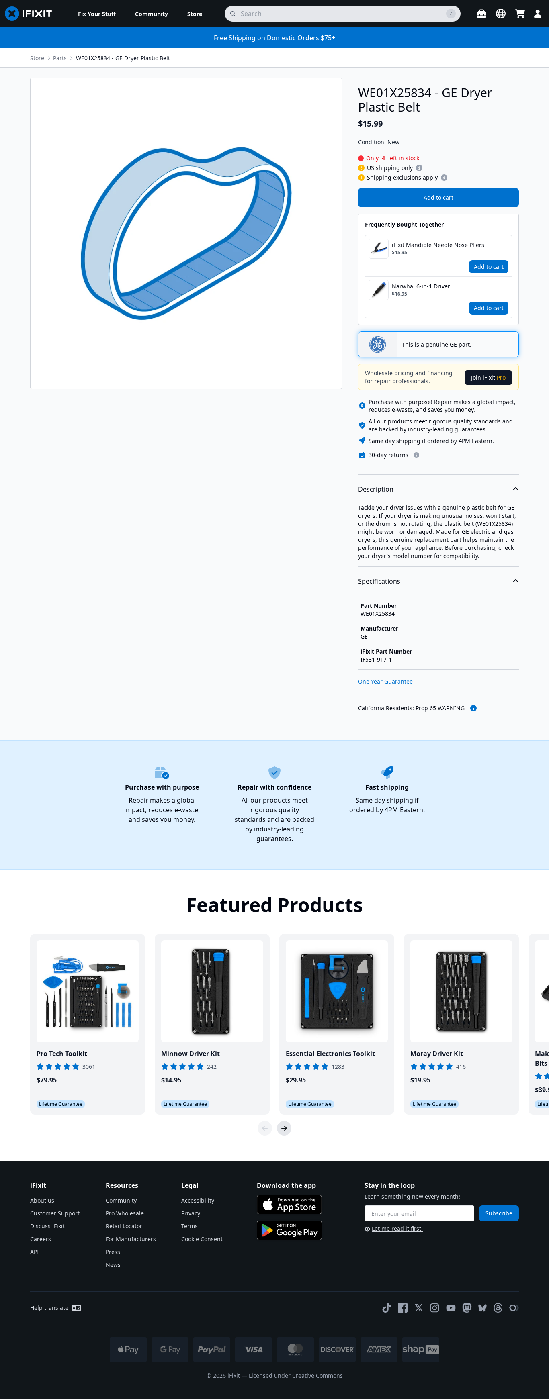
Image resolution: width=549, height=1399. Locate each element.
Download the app (286, 1185)
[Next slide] (284, 1128)
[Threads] (498, 1308)
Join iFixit (488, 377)
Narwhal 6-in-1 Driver (421, 286)
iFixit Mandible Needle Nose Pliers (438, 245)
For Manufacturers (131, 1239)
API (34, 1252)
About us (42, 1200)
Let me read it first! (397, 1228)
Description (375, 489)
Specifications (379, 581)
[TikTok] (386, 1308)
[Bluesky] (482, 1308)
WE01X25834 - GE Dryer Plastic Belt (123, 58)
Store (37, 58)
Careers (40, 1239)
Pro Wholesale (125, 1213)
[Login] (537, 13)
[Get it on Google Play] (289, 1230)
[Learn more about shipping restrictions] (419, 168)
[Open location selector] (501, 14)
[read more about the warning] (473, 708)
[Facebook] (403, 1308)
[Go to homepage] (32, 13)
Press (113, 1252)
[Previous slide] (265, 1128)
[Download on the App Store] (289, 1204)
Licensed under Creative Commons (296, 1375)
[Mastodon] (467, 1308)
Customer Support (55, 1213)
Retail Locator (124, 1226)
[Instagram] (435, 1308)
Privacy (190, 1213)
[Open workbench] (481, 14)
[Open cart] (520, 14)
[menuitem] (96, 13)
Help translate (49, 1307)
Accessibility (197, 1200)
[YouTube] (451, 1308)
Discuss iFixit (47, 1226)
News (113, 1264)
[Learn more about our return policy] (416, 455)
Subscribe (498, 1213)
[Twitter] (419, 1308)
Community (121, 1200)
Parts (60, 58)
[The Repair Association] (514, 1308)
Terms (189, 1226)
